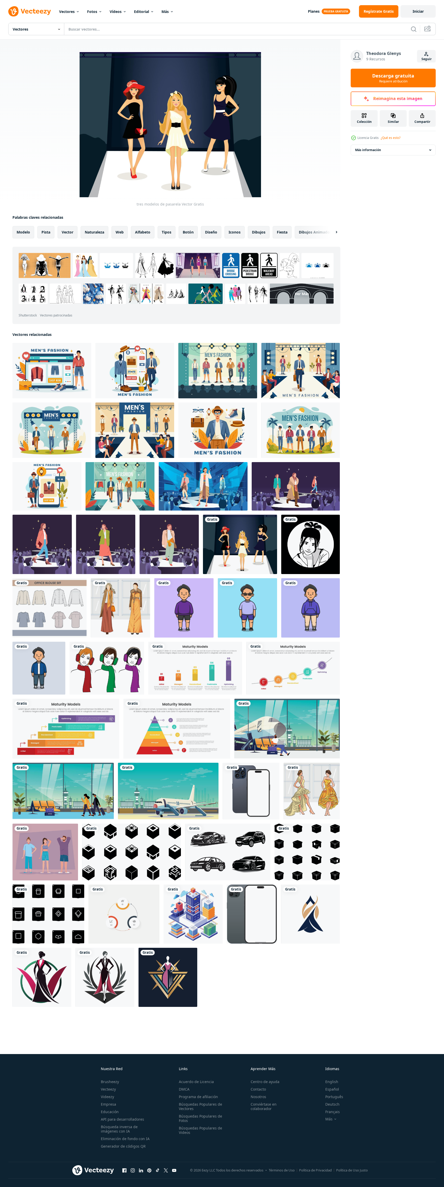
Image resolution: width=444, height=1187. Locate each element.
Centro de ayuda (265, 1081)
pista (45, 232)
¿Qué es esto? (390, 138)
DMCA (184, 1089)
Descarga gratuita (393, 78)
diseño (211, 232)
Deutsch (332, 1104)
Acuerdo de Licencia (196, 1081)
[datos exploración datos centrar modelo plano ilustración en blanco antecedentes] (193, 914)
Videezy (107, 1096)
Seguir (426, 59)
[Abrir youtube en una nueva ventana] (174, 1170)
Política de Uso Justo (352, 1170)
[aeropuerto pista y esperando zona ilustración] (287, 729)
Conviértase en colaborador (264, 1106)
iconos (235, 232)
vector (67, 232)
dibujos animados (315, 232)
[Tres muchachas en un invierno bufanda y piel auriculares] (106, 668)
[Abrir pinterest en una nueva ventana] (149, 1170)
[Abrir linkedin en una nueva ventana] (141, 1170)
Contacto (258, 1089)
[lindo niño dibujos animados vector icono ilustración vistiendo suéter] (184, 608)
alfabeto (142, 232)
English (331, 1081)
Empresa (108, 1104)
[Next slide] (332, 232)
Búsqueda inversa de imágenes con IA (119, 1129)
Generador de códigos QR (123, 1146)
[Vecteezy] (29, 11)
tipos (166, 232)
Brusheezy (110, 1081)
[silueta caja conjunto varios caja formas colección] (131, 852)
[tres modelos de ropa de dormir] (45, 852)
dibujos (258, 232)
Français (332, 1111)
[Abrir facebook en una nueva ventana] (124, 1170)
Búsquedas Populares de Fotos (200, 1118)
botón (188, 232)
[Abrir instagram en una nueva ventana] (133, 1170)
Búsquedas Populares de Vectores (200, 1106)
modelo (23, 232)
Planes (314, 11)
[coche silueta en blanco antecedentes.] (227, 852)
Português (334, 1096)
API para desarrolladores (122, 1119)
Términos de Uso (282, 1170)
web (120, 232)
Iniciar (418, 11)
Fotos (92, 11)
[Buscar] (414, 29)
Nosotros (258, 1096)
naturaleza (94, 232)
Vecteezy (108, 1089)
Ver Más (302, 293)
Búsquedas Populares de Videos (200, 1130)
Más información (368, 150)
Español (332, 1089)
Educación (110, 1111)
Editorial (141, 11)
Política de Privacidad (315, 1170)
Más (165, 11)
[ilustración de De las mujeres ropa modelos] (120, 608)
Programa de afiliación (198, 1096)
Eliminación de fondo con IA (125, 1138)
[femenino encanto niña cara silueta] (310, 544)
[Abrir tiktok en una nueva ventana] (158, 1170)
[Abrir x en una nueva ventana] (166, 1170)
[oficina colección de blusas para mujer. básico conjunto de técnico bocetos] (49, 608)
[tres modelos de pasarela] (240, 544)
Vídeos (116, 11)
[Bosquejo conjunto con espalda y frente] (252, 914)
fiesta (282, 232)
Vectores (67, 11)
